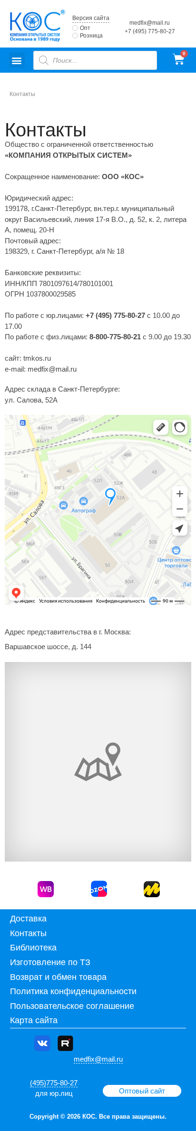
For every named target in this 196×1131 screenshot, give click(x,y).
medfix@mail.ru (149, 22)
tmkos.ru (37, 358)
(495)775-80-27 (54, 1083)
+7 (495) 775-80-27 (150, 31)
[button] (17, 60)
